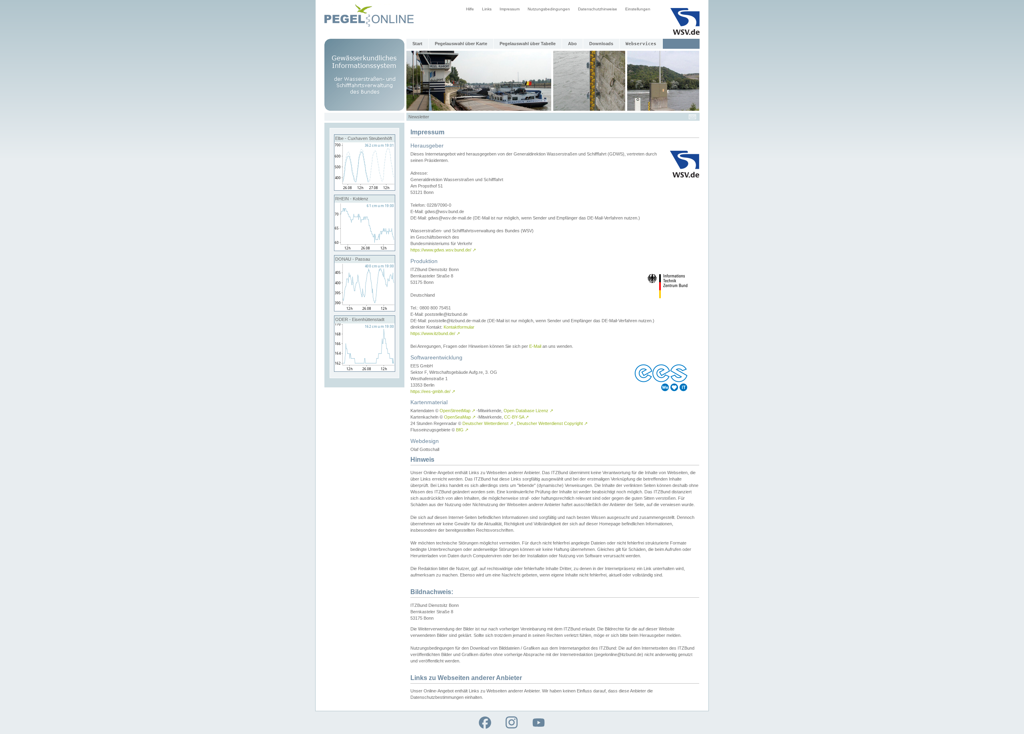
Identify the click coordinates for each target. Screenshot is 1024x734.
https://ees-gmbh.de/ (432, 391)
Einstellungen (637, 9)
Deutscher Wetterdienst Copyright (552, 423)
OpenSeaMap (460, 417)
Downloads (601, 43)
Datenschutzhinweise (597, 9)
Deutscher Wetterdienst (487, 423)
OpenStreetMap (457, 410)
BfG (462, 429)
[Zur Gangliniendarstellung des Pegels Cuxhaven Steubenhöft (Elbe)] (364, 188)
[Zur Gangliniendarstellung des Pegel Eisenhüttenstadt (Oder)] (364, 369)
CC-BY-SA (516, 417)
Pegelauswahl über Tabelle (528, 43)
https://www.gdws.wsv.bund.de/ (443, 249)
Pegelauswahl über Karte (461, 43)
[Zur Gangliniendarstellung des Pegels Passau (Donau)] (364, 309)
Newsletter (418, 116)
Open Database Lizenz (528, 410)
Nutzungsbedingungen (549, 9)
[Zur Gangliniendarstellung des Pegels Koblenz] (364, 249)
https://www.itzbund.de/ (435, 333)
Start (417, 43)
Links (487, 9)
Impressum (510, 9)
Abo (572, 43)
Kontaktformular (459, 327)
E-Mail (535, 346)
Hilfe (470, 9)
